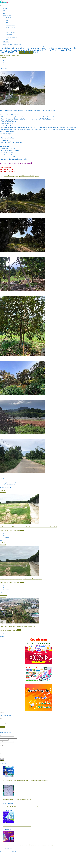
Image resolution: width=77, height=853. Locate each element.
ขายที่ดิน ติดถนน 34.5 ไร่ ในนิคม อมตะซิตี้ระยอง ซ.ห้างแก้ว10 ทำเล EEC (18, 626)
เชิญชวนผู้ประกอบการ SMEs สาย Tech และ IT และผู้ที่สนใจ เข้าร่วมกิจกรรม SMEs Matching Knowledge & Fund (26, 780)
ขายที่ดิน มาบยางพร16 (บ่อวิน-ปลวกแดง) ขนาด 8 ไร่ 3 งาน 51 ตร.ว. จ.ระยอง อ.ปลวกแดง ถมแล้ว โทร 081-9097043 (28, 527)
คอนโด (7, 20)
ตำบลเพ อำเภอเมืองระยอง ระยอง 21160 (10, 55)
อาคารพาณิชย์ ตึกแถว (10, 25)
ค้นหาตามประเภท (7, 15)
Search (2, 760)
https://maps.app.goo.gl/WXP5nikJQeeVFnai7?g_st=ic (21, 176)
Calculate (3, 727)
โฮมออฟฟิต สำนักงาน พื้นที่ (12, 37)
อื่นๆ (7, 39)
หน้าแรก (5, 8)
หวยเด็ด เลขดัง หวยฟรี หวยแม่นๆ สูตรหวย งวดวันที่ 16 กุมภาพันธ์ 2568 (17, 799)
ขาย (4, 10)
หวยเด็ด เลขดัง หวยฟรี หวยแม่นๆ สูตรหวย (12, 44)
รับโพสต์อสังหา (6, 42)
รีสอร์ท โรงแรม (9, 34)
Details (22, 530)
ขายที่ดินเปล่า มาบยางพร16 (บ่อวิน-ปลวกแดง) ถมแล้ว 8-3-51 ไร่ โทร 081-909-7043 (21, 579)
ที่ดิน (7, 22)
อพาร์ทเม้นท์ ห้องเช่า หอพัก (12, 30)
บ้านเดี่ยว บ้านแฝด (10, 18)
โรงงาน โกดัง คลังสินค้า (11, 32)
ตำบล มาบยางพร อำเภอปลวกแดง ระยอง (10, 530)
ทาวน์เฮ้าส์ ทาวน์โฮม (10, 27)
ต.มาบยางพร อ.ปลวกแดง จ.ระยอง (8, 630)
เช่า (4, 13)
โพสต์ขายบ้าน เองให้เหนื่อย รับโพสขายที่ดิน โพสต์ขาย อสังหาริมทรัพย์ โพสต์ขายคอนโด (21, 806)
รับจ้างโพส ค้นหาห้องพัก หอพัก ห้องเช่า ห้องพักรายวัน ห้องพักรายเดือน (17, 826)
